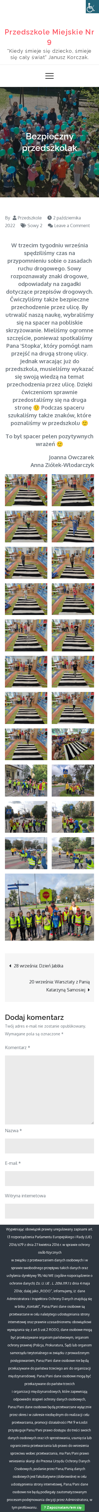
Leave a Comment (69, 225)
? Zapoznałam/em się (62, 1508)
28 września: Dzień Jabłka (38, 966)
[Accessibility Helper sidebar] (92, 6)
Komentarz (17, 1047)
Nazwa (13, 1130)
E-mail (13, 1163)
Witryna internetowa (25, 1195)
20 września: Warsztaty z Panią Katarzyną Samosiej (59, 986)
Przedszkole (30, 218)
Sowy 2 (35, 225)
